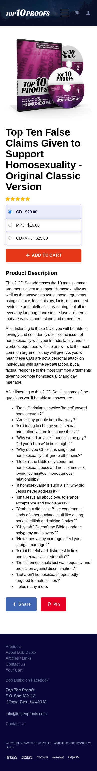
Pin (56, 604)
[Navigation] (65, 13)
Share (24, 604)
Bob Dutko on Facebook (27, 680)
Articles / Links (18, 658)
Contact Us (15, 664)
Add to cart (46, 255)
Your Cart (14, 670)
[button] (18, 199)
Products (13, 646)
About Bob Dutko (21, 652)
